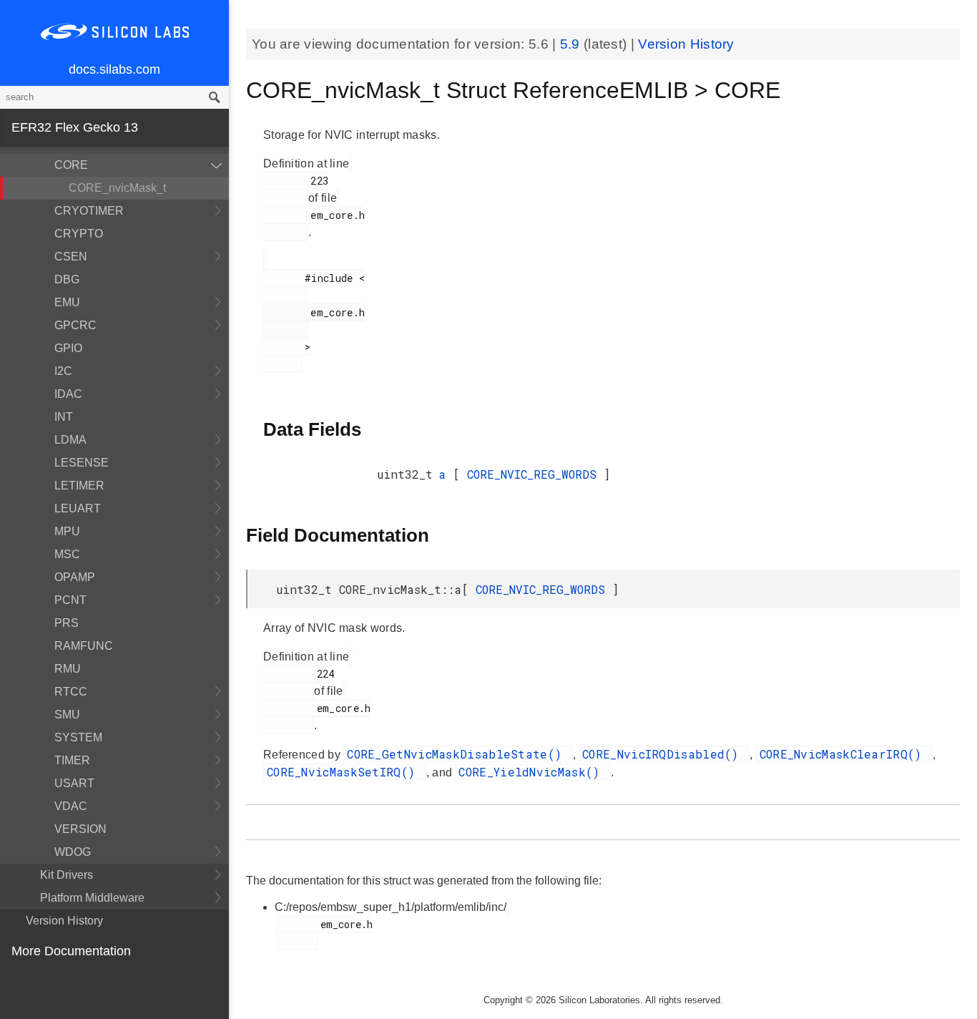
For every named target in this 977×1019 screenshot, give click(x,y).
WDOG (72, 852)
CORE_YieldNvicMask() (532, 771)
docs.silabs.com (114, 69)
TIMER (72, 760)
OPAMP (74, 577)
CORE (71, 165)
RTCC (70, 692)
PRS (66, 623)
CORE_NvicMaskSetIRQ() (345, 771)
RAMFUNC (83, 646)
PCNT (70, 600)
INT (63, 417)
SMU (67, 714)
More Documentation (71, 951)
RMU (67, 669)
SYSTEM (78, 737)
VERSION (80, 829)
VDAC (70, 806)
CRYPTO (78, 234)
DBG (66, 279)
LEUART (77, 508)
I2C (63, 371)
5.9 (572, 44)
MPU (67, 531)
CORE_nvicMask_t (117, 188)
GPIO (68, 348)
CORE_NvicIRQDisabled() (664, 753)
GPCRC (75, 325)
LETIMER (79, 485)
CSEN (70, 256)
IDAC (68, 394)
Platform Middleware (92, 898)
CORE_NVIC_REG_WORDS (535, 474)
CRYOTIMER (89, 211)
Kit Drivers (66, 875)
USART (74, 783)
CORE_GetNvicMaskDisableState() (458, 753)
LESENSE (81, 463)
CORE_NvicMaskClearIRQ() (844, 753)
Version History (64, 921)
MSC (67, 554)
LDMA (70, 440)
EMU (67, 302)
